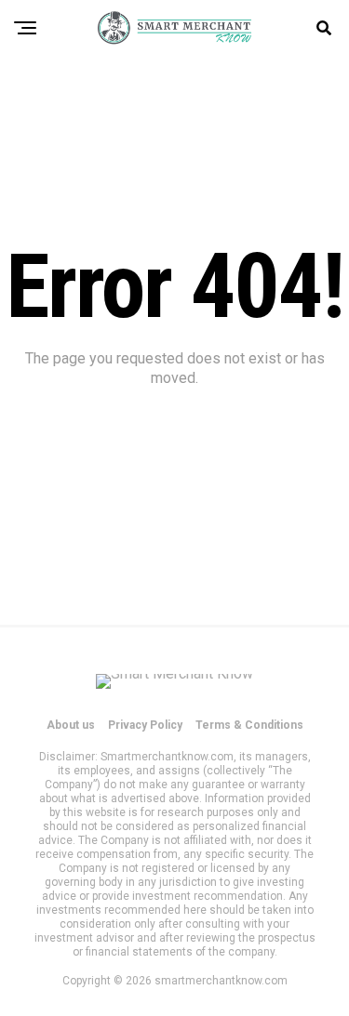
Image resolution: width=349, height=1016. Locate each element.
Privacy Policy (145, 725)
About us (71, 725)
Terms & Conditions (249, 725)
